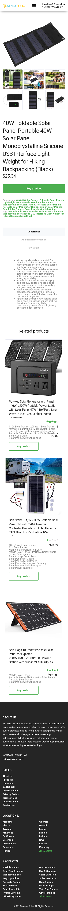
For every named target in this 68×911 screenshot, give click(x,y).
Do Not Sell (9, 787)
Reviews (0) (34, 248)
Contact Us (8, 805)
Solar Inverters (47, 878)
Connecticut (9, 843)
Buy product (34, 188)
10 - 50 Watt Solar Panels (22, 545)
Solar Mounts (10, 885)
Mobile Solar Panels (42, 202)
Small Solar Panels (13, 209)
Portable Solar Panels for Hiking (20, 207)
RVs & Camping (47, 871)
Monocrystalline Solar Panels (19, 204)
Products (8, 779)
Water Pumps (46, 885)
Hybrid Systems (11, 892)
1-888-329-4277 (52, 7)
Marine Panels (47, 867)
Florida (6, 851)
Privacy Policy (11, 794)
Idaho (42, 829)
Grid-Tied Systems (13, 871)
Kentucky (44, 847)
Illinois (43, 832)
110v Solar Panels (19, 427)
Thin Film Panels (48, 889)
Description (34, 231)
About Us (7, 776)
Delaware (8, 847)
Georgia (43, 821)
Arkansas (8, 832)
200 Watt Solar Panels (42, 427)
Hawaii (43, 825)
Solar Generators (18, 436)
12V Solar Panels (18, 547)
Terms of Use (10, 798)
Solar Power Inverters (21, 568)
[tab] (34, 232)
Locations (8, 783)
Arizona (7, 829)
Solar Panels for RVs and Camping (28, 563)
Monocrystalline (12, 874)
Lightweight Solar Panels (16, 202)
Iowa (41, 840)
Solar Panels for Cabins (22, 559)
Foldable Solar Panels (52, 200)
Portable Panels (11, 882)
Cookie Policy (10, 790)
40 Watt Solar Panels (27, 200)
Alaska (6, 825)
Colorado (8, 840)
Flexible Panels (11, 867)
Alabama (8, 821)
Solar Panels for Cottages (23, 561)
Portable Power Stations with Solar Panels (32, 431)
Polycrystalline (11, 878)
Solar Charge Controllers (22, 556)
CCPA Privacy (10, 801)
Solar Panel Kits (11, 889)
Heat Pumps (46, 882)
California (8, 836)
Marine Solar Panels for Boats (25, 550)
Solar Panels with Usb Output (40, 209)
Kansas (43, 843)
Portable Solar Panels (49, 204)
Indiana (43, 836)
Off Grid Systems (12, 896)
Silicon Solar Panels (51, 207)
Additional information (33, 239)
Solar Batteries (47, 874)
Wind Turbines (47, 892)
